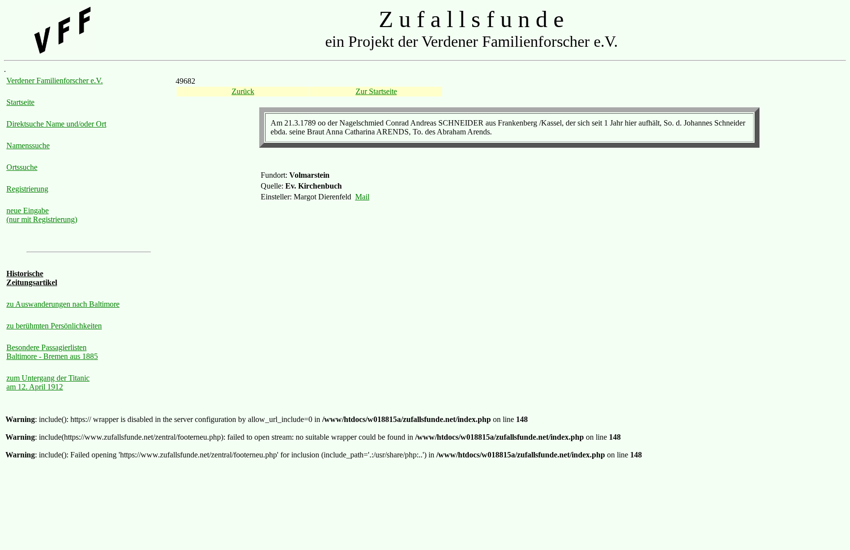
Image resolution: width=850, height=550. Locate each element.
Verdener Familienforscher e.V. (54, 80)
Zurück (243, 91)
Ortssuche (21, 167)
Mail (362, 197)
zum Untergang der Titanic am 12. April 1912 (48, 382)
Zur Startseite (376, 91)
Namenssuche (28, 145)
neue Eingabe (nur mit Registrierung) (41, 215)
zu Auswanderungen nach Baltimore (63, 304)
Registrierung (27, 189)
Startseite (20, 102)
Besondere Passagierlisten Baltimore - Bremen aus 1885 (52, 351)
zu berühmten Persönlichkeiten (54, 326)
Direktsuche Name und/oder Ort (56, 124)
